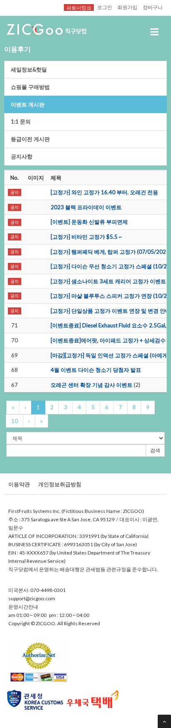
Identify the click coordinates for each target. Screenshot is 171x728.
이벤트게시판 (27, 104)
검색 (155, 450)
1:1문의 (21, 121)
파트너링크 (78, 7)
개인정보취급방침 (59, 484)
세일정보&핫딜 (29, 69)
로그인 (104, 7)
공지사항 (21, 156)
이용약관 (19, 484)
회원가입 (127, 7)
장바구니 (153, 7)
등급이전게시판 (30, 139)
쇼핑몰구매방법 (30, 87)
